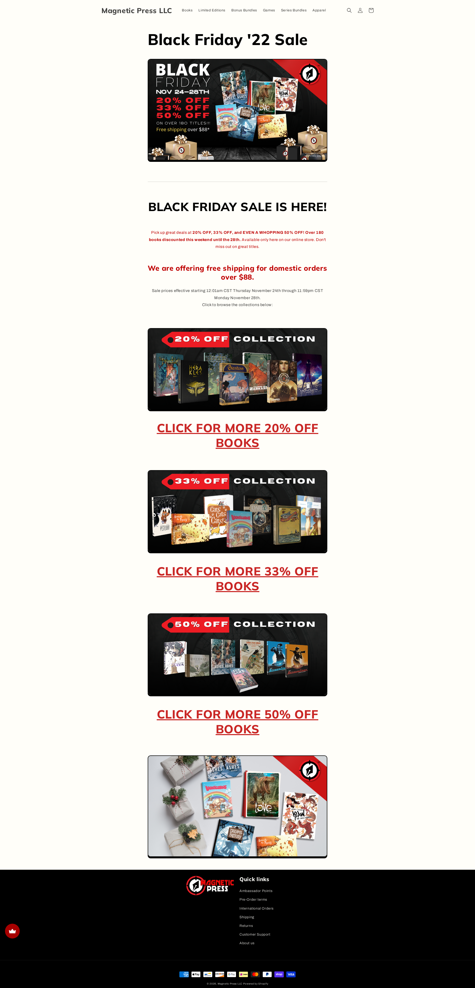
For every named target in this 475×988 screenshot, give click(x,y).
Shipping (246, 917)
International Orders (256, 908)
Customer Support (254, 934)
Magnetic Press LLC (230, 983)
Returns (246, 926)
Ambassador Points (255, 891)
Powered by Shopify (255, 983)
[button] (349, 10)
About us (247, 943)
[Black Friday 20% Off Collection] (237, 409)
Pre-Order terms (253, 899)
